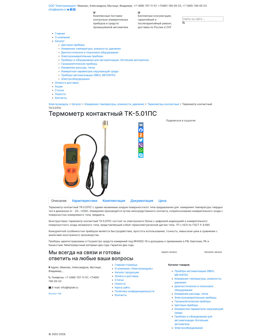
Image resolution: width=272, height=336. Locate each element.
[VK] (180, 124)
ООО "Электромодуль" (63, 5)
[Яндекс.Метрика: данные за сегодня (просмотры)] (55, 293)
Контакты (61, 97)
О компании (62, 37)
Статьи (59, 90)
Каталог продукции (127, 272)
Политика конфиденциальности (135, 291)
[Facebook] (180, 129)
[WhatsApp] (180, 150)
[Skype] (180, 155)
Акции (59, 86)
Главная (60, 33)
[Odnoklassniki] (180, 134)
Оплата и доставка (67, 82)
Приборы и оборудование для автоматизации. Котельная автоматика (105, 59)
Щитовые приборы (73, 44)
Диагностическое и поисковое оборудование (89, 52)
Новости (60, 94)
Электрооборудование (75, 78)
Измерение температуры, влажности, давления (91, 48)
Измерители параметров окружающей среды (90, 71)
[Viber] (180, 145)
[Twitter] (180, 140)
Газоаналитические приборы (79, 63)
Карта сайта (122, 287)
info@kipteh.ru (57, 9)
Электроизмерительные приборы (82, 56)
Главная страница (126, 264)
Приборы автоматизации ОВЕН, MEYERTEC (88, 75)
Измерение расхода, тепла (78, 67)
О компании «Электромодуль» (134, 268)
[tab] (59, 201)
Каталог (60, 41)
